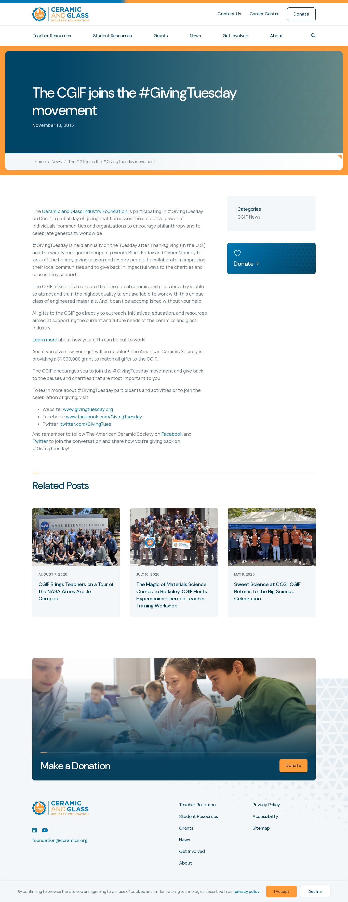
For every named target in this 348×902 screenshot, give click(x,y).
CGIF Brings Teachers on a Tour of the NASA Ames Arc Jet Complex (76, 591)
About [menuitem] (276, 36)
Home (40, 161)
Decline (315, 891)
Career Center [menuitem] (264, 14)
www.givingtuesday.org (88, 409)
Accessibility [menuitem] (265, 816)
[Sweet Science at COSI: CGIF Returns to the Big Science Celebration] (272, 536)
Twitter (40, 441)
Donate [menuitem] (301, 14)
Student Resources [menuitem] (112, 36)
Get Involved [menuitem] (235, 36)
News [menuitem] (195, 36)
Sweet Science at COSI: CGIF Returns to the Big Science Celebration (267, 591)
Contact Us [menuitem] (229, 14)
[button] (313, 35)
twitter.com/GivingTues (85, 424)
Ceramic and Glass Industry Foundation (84, 211)
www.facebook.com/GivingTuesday (104, 417)
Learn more (44, 340)
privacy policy (247, 891)
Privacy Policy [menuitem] (266, 804)
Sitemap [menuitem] (261, 828)
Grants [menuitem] (161, 36)
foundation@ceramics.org (60, 840)
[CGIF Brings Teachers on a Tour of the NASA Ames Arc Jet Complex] (76, 536)
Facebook (171, 434)
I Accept (281, 891)
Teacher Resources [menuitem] (52, 36)
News (57, 161)
